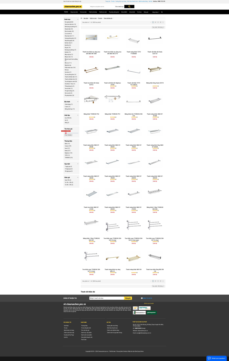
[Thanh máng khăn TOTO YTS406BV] (133, 40)
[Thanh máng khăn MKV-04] (133, 258)
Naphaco (67, 153)
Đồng (66, 122)
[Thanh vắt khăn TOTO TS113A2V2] (133, 71)
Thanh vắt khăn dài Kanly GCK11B (155, 52)
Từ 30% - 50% (68, 184)
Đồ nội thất (132, 12)
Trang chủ (107, 1)
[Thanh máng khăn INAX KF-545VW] (112, 193)
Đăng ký (128, 298)
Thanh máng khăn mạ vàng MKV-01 (112, 270)
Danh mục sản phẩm (86, 332)
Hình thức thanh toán (132, 1)
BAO (66, 143)
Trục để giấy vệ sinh (70, 81)
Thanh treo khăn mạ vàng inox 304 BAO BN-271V (112, 52)
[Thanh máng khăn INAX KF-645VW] (134, 162)
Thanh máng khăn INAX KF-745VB (134, 146)
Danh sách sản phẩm (86, 335)
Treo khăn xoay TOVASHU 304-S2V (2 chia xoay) (134, 239)
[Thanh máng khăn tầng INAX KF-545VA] (155, 131)
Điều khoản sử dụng (69, 330)
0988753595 (138, 328)
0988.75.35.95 (147, 298)
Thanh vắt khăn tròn (70, 79)
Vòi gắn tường (68, 90)
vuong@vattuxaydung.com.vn (143, 333)
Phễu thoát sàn (69, 67)
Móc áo (67, 63)
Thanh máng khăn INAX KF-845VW (155, 177)
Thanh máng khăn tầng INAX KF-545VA (155, 146)
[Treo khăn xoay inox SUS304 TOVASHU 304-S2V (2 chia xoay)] (134, 224)
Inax (66, 148)
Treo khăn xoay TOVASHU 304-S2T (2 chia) (91, 270)
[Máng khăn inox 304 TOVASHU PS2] (91, 99)
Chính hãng (67, 104)
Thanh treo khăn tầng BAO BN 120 (155, 270)
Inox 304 (67, 118)
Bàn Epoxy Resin (139, 351)
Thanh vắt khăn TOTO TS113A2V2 (133, 84)
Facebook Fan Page (69, 335)
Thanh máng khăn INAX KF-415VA (155, 115)
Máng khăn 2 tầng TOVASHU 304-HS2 (155, 208)
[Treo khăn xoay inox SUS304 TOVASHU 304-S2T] (91, 255)
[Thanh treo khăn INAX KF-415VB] (91, 193)
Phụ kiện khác (68, 95)
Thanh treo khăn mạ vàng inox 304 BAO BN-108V (91, 52)
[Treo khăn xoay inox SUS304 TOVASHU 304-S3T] (155, 224)
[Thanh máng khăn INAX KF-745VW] (112, 162)
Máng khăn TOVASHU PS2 (91, 114)
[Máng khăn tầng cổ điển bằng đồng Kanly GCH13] (155, 69)
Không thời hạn (68, 109)
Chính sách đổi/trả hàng (113, 330)
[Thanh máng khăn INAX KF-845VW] (155, 162)
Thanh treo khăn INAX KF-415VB (91, 208)
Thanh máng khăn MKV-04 (133, 269)
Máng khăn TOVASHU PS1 (112, 114)
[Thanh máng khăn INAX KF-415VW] (134, 193)
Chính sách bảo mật (69, 332)
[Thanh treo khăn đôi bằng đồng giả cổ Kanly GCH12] (91, 69)
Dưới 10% (67, 180)
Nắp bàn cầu (68, 65)
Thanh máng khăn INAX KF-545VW (112, 208)
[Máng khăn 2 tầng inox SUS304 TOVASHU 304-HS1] (91, 222)
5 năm (66, 106)
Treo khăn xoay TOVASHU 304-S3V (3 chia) (112, 239)
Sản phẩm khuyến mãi (86, 337)
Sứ (65, 120)
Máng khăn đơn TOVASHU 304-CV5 (134, 115)
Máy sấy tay (68, 54)
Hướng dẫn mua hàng (121, 1)
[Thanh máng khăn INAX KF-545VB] (91, 162)
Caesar (66, 146)
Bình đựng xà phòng (70, 26)
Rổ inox (67, 70)
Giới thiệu (66, 325)
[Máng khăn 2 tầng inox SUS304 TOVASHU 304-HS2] (155, 191)
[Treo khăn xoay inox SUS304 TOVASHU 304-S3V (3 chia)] (112, 227)
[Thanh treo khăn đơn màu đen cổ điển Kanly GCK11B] (155, 38)
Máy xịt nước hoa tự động (71, 59)
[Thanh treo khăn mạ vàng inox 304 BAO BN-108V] (91, 37)
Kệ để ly (67, 45)
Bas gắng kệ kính (69, 22)
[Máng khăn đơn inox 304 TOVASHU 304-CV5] (134, 100)
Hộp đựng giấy (68, 40)
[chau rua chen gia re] (73, 6)
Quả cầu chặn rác (69, 24)
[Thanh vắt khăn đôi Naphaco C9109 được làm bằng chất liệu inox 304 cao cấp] (112, 67)
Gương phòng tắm (69, 38)
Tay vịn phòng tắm (69, 74)
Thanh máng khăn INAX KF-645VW (134, 177)
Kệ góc (66, 47)
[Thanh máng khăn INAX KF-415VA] (155, 100)
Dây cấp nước (68, 36)
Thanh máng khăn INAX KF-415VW (134, 208)
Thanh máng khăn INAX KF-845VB (112, 146)
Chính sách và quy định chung (114, 332)
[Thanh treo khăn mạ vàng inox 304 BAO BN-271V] (112, 37)
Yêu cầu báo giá (85, 330)
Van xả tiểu (67, 88)
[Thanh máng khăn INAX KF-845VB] (112, 131)
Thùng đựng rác (69, 86)
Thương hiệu (84, 325)
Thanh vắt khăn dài (69, 77)
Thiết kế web (112, 351)
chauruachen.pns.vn (143, 330)
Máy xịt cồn (67, 57)
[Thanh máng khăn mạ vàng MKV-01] (112, 258)
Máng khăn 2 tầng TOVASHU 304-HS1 (91, 239)
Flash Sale (83, 339)
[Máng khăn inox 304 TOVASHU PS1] (112, 98)
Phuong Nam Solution (122, 351)
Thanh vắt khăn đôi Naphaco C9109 (112, 84)
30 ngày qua (68, 171)
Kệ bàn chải (68, 43)
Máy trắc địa (131, 351)
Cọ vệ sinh (67, 33)
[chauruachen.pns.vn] (81, 18)
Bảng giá (146, 12)
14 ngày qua (68, 169)
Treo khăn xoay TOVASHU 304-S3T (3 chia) (155, 239)
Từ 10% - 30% (68, 182)
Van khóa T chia (69, 84)
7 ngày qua (67, 166)
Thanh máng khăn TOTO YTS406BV (134, 52)
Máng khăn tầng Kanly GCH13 (155, 83)
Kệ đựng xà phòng (69, 50)
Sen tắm (67, 72)
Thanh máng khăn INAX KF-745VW (112, 177)
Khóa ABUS (124, 12)
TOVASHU (67, 157)
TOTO (66, 155)
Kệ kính (66, 52)
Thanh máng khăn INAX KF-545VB (91, 177)
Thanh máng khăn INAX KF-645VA (91, 146)
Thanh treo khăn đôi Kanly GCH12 (91, 84)
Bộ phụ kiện (68, 29)
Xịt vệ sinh (67, 93)
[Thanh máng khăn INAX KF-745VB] (134, 131)
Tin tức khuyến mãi (86, 328)
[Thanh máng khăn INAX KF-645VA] (91, 131)
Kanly (66, 150)
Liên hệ (150, 1)
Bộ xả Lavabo (68, 31)
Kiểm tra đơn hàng (143, 1)
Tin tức (113, 1)
